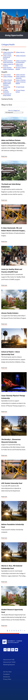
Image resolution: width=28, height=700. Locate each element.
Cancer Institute (7, 74)
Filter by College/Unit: (14, 110)
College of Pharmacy (21, 80)
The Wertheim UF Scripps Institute (7, 94)
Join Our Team (7, 672)
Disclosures (6, 677)
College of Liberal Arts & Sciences (8, 64)
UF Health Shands (20, 87)
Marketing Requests (9, 664)
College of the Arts (20, 52)
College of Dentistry (20, 74)
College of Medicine (7, 76)
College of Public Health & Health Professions (7, 83)
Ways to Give (6, 105)
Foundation (6, 674)
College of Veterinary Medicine (21, 82)
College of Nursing (7, 80)
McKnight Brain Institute (6, 87)
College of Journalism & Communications (21, 61)
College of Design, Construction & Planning (7, 57)
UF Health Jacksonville (6, 91)
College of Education (21, 55)
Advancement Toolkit (9, 662)
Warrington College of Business (21, 68)
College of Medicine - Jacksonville (21, 77)
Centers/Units (7, 99)
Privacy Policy (7, 679)
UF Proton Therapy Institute (20, 91)
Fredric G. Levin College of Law (19, 64)
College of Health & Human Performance (8, 61)
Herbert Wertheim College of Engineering (8, 68)
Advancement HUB (8, 659)
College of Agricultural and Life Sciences (8, 53)
